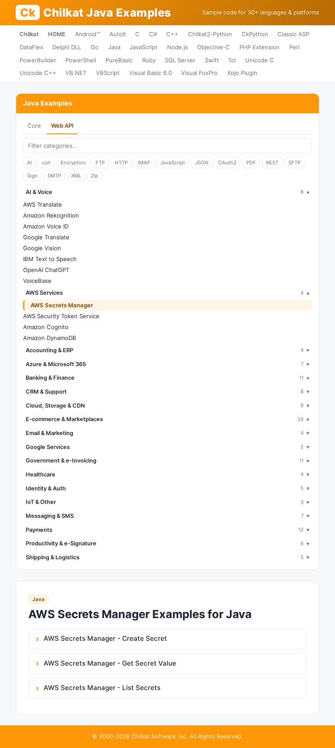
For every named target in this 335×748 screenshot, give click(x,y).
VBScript (108, 72)
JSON (202, 163)
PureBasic (119, 60)
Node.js (177, 47)
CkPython (255, 34)
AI (29, 163)
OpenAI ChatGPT (46, 269)
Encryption (73, 163)
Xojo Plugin (242, 72)
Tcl (232, 60)
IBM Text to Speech (50, 258)
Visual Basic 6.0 (150, 72)
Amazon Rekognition (51, 215)
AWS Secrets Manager (62, 305)
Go (95, 47)
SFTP (294, 163)
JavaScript (143, 47)
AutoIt (117, 34)
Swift (212, 60)
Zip (94, 176)
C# (153, 34)
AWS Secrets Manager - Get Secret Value (110, 663)
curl (46, 163)
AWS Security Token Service (61, 316)
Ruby (149, 60)
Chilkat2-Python (210, 34)
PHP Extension (259, 47)
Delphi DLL (66, 47)
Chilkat (29, 34)
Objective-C (213, 47)
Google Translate (46, 237)
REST (272, 163)
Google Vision (42, 248)
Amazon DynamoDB (49, 337)
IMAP (144, 163)
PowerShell (80, 60)
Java (114, 47)
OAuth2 (227, 163)
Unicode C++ (38, 72)
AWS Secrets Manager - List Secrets (102, 687)
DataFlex (31, 47)
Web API (62, 125)
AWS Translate (42, 204)
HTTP (121, 163)
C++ (172, 34)
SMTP (54, 176)
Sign (32, 176)
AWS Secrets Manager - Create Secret (105, 638)
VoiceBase (37, 280)
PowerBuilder (38, 60)
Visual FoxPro (199, 72)
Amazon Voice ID (45, 226)
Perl (294, 47)
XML (76, 176)
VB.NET (75, 72)
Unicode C (259, 60)
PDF (251, 163)
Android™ (87, 34)
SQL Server (180, 60)
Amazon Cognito (45, 326)
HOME (56, 34)
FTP (100, 163)
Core (34, 125)
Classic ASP (293, 34)
